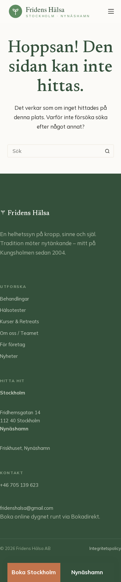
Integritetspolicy (105, 548)
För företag (12, 344)
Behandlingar (14, 299)
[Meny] (111, 11)
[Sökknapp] (107, 151)
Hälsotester (13, 310)
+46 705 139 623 (19, 485)
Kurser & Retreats (19, 321)
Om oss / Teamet (19, 333)
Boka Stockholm (34, 572)
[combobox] (54, 150)
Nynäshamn (87, 572)
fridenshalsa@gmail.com (26, 508)
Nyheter (9, 356)
